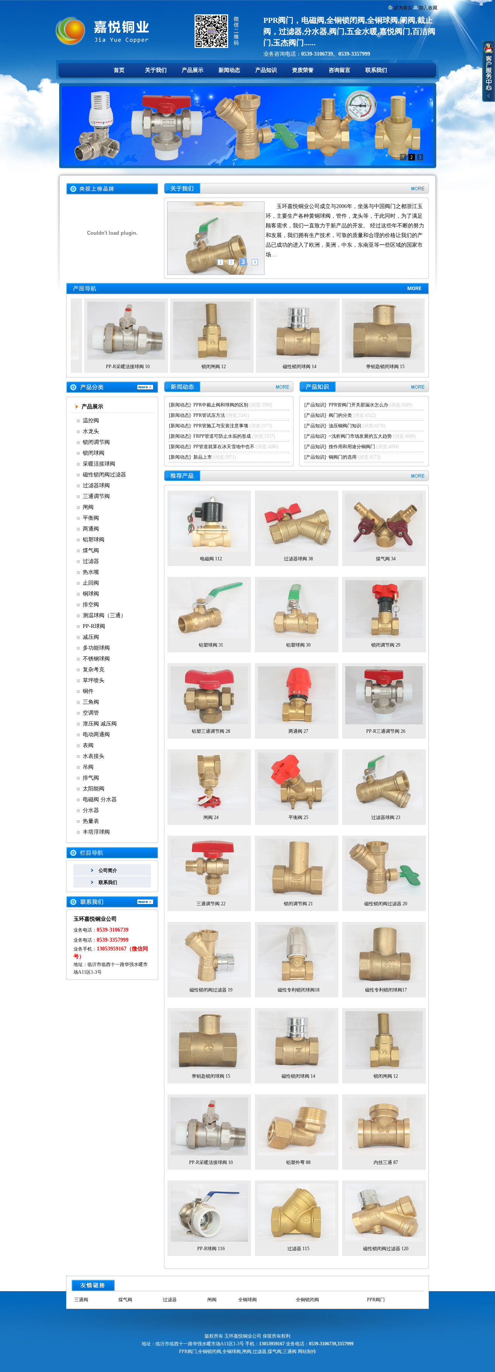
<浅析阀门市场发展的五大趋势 (360, 436)
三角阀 (91, 702)
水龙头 (91, 431)
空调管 (91, 713)
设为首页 (403, 7)
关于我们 (156, 70)
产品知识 (266, 70)
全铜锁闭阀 (307, 1299)
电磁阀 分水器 (100, 799)
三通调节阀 (96, 496)
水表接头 (93, 756)
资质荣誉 (303, 70)
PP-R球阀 (94, 626)
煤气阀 (91, 550)
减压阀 (91, 637)
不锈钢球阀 (96, 659)
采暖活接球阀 (99, 464)
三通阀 (81, 1299)
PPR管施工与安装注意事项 (220, 425)
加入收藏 (428, 7)
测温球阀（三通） (104, 615)
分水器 (91, 810)
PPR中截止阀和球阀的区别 (220, 405)
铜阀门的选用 (343, 457)
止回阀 (91, 583)
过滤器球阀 (96, 485)
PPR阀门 (376, 1299)
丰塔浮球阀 (96, 832)
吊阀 (88, 767)
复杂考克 (93, 669)
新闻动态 (229, 70)
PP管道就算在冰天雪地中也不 (223, 446)
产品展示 (192, 70)
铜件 (88, 691)
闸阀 (88, 507)
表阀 (88, 745)
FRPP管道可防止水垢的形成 (222, 436)
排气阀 (91, 778)
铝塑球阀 (93, 540)
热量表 (91, 821)
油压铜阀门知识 (345, 425)
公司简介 (108, 870)
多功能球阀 (96, 648)
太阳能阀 (93, 789)
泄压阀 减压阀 (100, 724)
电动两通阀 (96, 734)
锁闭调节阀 (96, 442)
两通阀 (91, 529)
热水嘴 (91, 572)
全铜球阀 (247, 1299)
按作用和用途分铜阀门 (352, 446)
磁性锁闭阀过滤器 (104, 475)
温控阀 (91, 420)
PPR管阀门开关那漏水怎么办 (358, 405)
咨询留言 (339, 70)
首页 (119, 70)
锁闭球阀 (93, 453)
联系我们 (376, 70)
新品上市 (202, 457)
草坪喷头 (93, 680)
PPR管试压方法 (209, 415)
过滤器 (91, 561)
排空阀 (91, 605)
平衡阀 (91, 518)
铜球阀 (91, 594)
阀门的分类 (340, 415)
